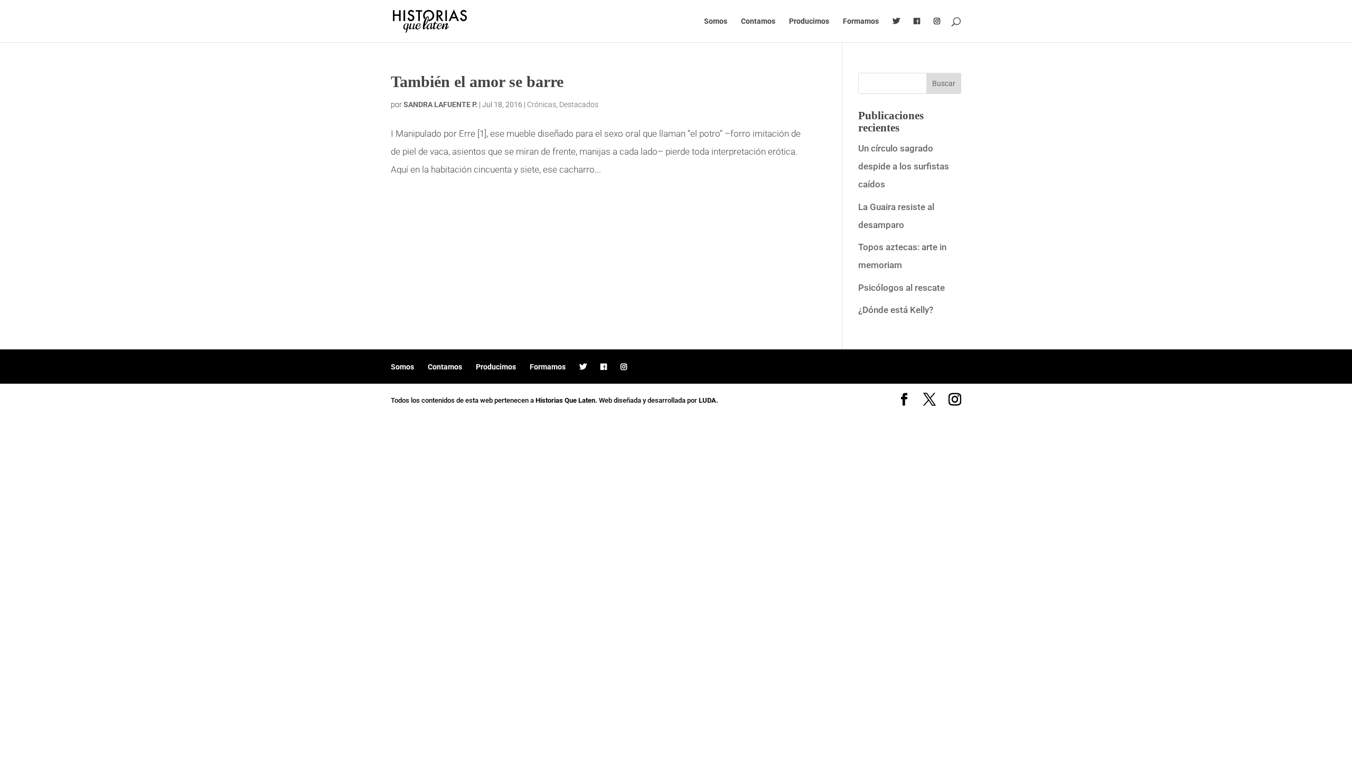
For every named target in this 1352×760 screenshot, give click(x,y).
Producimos (809, 21)
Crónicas (541, 104)
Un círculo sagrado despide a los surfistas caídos (903, 166)
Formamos (861, 21)
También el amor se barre (477, 81)
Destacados (578, 104)
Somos (715, 21)
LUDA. (708, 400)
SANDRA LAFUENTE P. (440, 104)
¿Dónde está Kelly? (895, 310)
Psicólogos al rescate (901, 287)
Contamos (758, 21)
